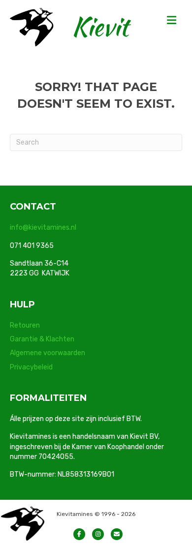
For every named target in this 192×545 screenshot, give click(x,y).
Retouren (25, 325)
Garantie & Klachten (42, 339)
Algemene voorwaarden (47, 353)
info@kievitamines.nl (43, 227)
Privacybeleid (31, 367)
